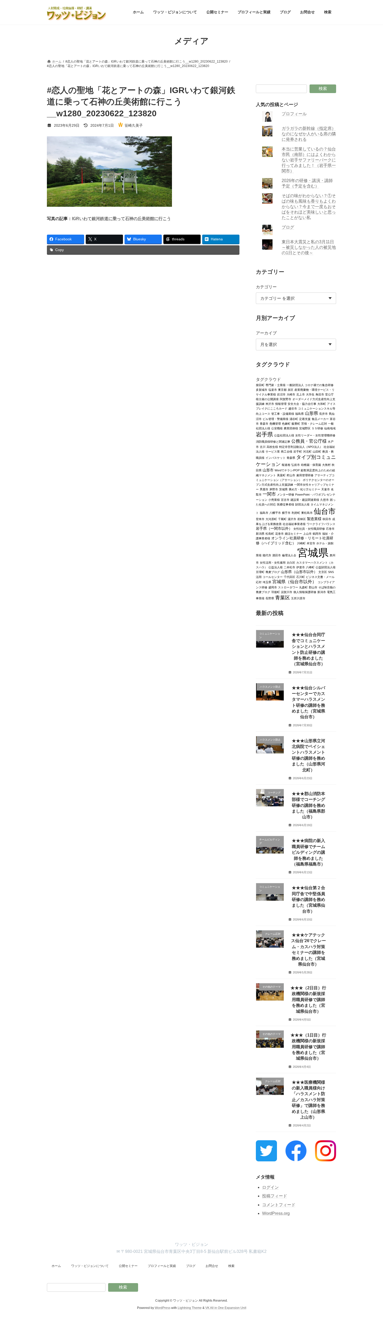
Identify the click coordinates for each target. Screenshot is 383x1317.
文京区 (322, 571)
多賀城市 (261, 389)
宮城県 (313, 552)
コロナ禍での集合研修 (319, 384)
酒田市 (276, 555)
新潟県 (260, 533)
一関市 (269, 493)
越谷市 (292, 408)
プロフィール (294, 114)
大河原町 (271, 518)
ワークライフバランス (321, 523)
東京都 (282, 389)
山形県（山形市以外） (299, 572)
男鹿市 (264, 489)
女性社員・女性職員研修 (309, 528)
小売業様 (274, 499)
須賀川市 (286, 591)
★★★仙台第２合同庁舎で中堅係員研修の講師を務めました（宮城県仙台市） (308, 899)
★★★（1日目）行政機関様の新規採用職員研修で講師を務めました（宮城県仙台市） (308, 1046)
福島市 (264, 512)
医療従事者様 (285, 504)
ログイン (270, 1187)
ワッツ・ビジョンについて (90, 1266)
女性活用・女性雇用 (273, 562)
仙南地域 (330, 428)
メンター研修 (285, 494)
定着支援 (305, 418)
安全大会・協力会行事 (302, 403)
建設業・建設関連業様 (305, 499)
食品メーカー (320, 418)
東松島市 (307, 512)
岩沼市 (281, 394)
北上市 (300, 394)
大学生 (310, 394)
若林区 (301, 518)
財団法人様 (302, 504)
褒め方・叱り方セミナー (304, 489)
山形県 (311, 413)
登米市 (260, 518)
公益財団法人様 (326, 567)
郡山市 (313, 587)
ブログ (288, 227)
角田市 (320, 394)
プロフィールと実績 (162, 1266)
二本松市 (289, 567)
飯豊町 (296, 423)
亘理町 (260, 571)
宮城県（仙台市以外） (294, 581)
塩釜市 (272, 389)
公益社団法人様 (284, 435)
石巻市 (330, 528)
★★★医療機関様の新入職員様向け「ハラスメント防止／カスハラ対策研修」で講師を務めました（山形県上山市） (308, 1099)
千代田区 (289, 576)
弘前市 (295, 464)
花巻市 (279, 533)
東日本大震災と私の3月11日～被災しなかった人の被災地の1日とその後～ (309, 247)
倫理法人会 (289, 555)
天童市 (325, 489)
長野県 (269, 598)
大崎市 (291, 394)
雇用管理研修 (304, 475)
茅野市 (273, 489)
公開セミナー (128, 1266)
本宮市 (311, 543)
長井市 (323, 413)
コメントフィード (278, 1205)
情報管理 (281, 403)
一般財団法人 (295, 384)
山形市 (268, 470)
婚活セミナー (293, 533)
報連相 (286, 464)
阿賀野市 (285, 398)
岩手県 (264, 434)
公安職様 (277, 428)
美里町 (281, 475)
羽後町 (275, 591)
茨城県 (283, 489)
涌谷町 (293, 418)
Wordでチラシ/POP (287, 470)
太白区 (291, 562)
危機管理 (275, 423)
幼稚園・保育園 (311, 464)
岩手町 (297, 451)
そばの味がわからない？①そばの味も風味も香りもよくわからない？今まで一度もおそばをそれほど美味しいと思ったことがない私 (309, 206)
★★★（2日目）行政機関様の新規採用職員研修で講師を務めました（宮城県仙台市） (308, 1000)
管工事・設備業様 (282, 413)
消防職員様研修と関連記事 (273, 441)
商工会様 (286, 451)
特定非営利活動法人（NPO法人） (301, 446)
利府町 (296, 512)
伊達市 (300, 567)
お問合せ (212, 1266)
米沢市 (269, 403)
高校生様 (272, 446)
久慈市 (324, 499)
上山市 (307, 533)
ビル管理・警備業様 (275, 418)
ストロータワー (288, 587)
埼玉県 (267, 581)
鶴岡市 (317, 533)
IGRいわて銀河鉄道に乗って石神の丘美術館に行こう (121, 218)
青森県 (291, 457)
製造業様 (314, 519)
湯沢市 (292, 518)
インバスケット (275, 457)
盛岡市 (272, 587)
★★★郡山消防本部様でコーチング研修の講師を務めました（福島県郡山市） (308, 805)
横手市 (286, 512)
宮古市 (285, 499)
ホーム (56, 1266)
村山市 (291, 475)
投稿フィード (274, 1196)
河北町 (307, 451)
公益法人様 (275, 567)
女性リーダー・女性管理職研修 (315, 435)
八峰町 (310, 567)
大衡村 (326, 464)
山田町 (317, 451)
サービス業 (272, 451)
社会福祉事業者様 (294, 523)
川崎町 (301, 543)
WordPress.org (276, 1213)
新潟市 (321, 591)
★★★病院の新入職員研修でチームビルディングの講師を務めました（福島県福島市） (308, 852)
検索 (323, 88)
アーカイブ (266, 333)
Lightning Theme (190, 1308)
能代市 (267, 555)
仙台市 (325, 511)
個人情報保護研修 (304, 591)
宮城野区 (305, 428)
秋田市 (327, 518)
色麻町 (286, 423)
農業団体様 (291, 428)
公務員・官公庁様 (309, 440)
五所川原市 (298, 598)
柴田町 (260, 384)
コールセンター (273, 576)
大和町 (321, 403)
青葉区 (282, 597)
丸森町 (303, 587)
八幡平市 (275, 512)
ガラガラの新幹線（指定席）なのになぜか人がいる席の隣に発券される (309, 134)
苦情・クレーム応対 (314, 423)
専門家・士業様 (275, 384)
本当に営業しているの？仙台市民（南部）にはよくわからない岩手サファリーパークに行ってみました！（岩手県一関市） (309, 160)
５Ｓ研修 (317, 428)
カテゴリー (266, 286)
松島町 (269, 533)
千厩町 (282, 518)
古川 (262, 446)
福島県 (299, 413)
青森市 (264, 423)
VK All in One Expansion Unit (225, 1308)
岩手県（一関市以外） (274, 528)
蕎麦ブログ (272, 571)
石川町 (300, 576)
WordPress (162, 1308)
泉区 (290, 389)
